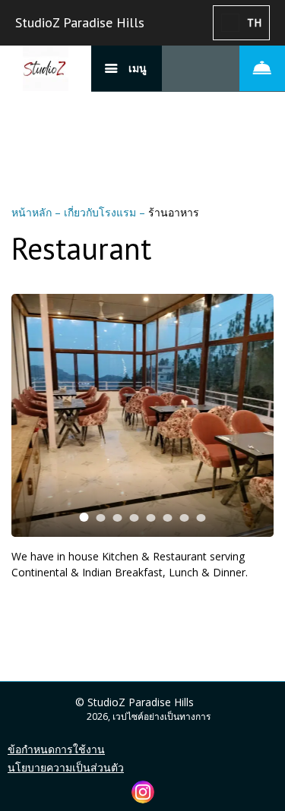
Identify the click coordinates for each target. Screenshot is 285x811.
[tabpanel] (142, 415)
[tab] (84, 517)
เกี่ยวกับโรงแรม (101, 212)
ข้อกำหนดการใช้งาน (56, 749)
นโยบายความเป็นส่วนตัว (66, 767)
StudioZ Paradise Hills (79, 22)
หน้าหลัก (33, 212)
